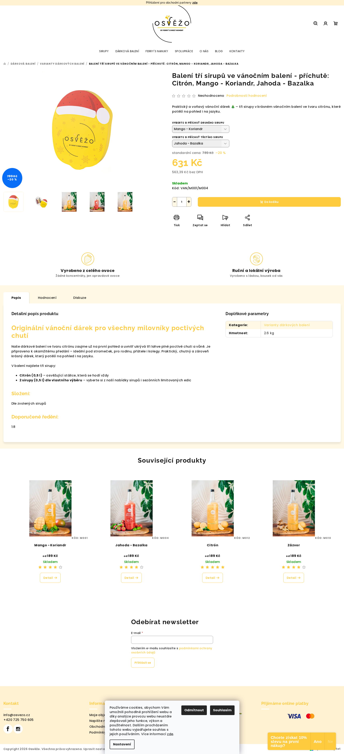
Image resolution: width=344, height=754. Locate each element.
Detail (48, 578)
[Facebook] (8, 729)
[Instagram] (18, 729)
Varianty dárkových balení (287, 325)
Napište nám (100, 720)
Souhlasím (222, 710)
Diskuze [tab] (79, 297)
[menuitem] (104, 51)
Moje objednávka (104, 715)
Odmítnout (194, 710)
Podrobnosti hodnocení (247, 96)
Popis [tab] (16, 297)
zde (194, 2)
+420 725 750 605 (18, 719)
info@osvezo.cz (16, 715)
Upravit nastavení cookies (103, 749)
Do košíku (271, 202)
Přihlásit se (143, 663)
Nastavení (122, 744)
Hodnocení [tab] (47, 297)
